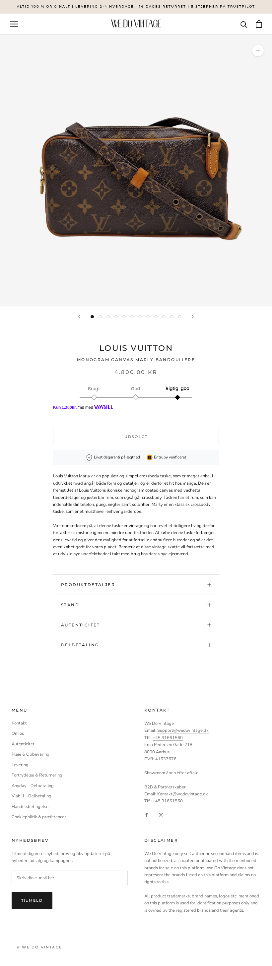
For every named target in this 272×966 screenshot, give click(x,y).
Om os (18, 733)
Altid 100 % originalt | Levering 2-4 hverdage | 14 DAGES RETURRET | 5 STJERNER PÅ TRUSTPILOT (136, 6)
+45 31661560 (168, 738)
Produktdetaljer (88, 584)
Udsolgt (136, 436)
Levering (20, 765)
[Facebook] (146, 815)
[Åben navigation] (14, 24)
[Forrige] (79, 316)
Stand (70, 604)
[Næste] (193, 316)
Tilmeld (32, 900)
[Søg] (243, 24)
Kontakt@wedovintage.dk (182, 794)
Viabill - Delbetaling (31, 796)
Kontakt (19, 723)
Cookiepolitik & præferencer (39, 817)
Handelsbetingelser (31, 807)
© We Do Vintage (39, 947)
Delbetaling (80, 644)
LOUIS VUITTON (136, 348)
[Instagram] (161, 815)
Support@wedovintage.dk (183, 730)
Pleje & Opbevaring (30, 754)
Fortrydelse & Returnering (37, 775)
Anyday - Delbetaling (33, 786)
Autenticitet (80, 624)
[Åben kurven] (259, 24)
